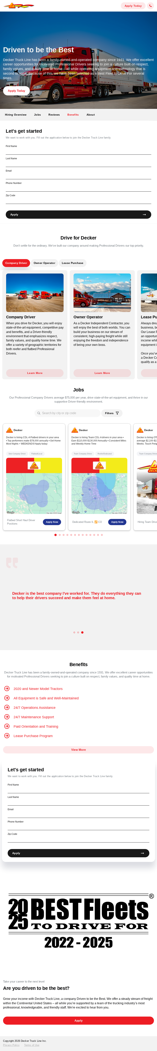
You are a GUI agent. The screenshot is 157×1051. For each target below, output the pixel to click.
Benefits (73, 114)
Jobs (37, 114)
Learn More (35, 373)
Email (9, 170)
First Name (11, 146)
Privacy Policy (11, 1045)
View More (78, 749)
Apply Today (133, 5)
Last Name (11, 158)
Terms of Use (31, 1045)
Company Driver (16, 262)
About (91, 114)
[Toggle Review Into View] (75, 632)
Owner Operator (44, 262)
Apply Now (52, 522)
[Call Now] (150, 5)
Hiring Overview (15, 114)
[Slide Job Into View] (55, 535)
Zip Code (10, 195)
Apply (14, 214)
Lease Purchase (72, 262)
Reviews (54, 114)
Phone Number (14, 183)
